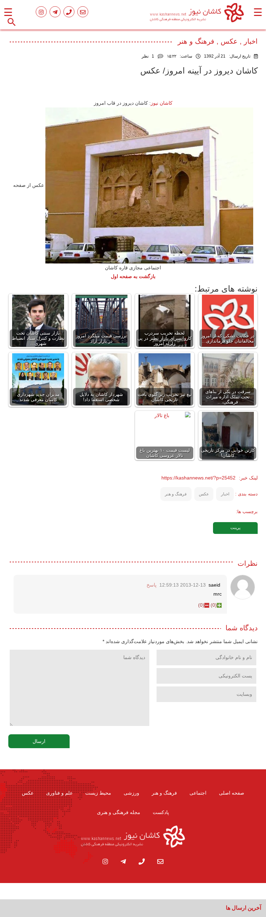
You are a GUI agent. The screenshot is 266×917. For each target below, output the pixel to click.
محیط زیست (98, 793)
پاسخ (152, 585)
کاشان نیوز (161, 103)
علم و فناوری (59, 793)
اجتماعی (197, 793)
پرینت (235, 527)
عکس (204, 494)
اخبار (225, 494)
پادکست (161, 812)
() (214, 605)
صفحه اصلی (231, 793)
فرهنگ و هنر (176, 494)
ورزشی (131, 793)
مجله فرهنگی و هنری (118, 812)
